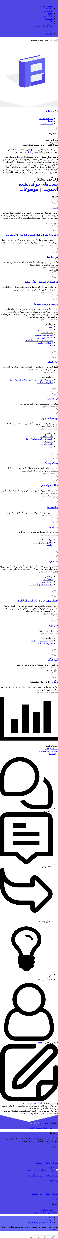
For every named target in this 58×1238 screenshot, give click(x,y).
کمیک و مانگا (51, 463)
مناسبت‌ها (52, 507)
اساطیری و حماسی (43, 335)
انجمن (50, 24)
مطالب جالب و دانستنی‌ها (41, 584)
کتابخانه (49, 8)
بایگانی (54, 681)
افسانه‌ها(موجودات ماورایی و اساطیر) (38, 600)
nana (40, 1042)
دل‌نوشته (48, 441)
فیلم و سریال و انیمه (43, 542)
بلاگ (51, 21)
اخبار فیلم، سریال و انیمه (41, 641)
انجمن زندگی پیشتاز (44, 1212)
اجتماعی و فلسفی (44, 343)
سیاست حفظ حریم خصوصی (40, 1222)
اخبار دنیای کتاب (45, 643)
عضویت (49, 33)
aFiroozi (54, 1229)
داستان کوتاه (46, 436)
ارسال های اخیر (46, 123)
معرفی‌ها (53, 527)
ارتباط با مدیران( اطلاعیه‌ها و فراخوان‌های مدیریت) (31, 234)
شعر (50, 447)
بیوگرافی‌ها (48, 16)
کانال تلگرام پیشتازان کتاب (41, 1128)
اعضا (50, 121)
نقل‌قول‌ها (48, 11)
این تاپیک (31, 152)
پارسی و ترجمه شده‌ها (46, 304)
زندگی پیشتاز (41, 26)
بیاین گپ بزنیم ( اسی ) (33, 1103)
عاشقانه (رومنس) (44, 337)
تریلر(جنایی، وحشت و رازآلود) (39, 340)
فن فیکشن (52, 398)
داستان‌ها (49, 18)
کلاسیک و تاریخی (45, 329)
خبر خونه (53, 625)
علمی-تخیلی (47, 332)
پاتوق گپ (48, 579)
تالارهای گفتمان (46, 118)
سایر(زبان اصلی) (45, 382)
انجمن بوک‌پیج (47, 1210)
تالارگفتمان (52, 111)
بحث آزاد (53, 561)
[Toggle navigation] (57, 1)
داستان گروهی (46, 444)
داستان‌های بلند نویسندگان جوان (38, 439)
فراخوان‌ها (52, 257)
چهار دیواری (47, 582)
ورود (50, 31)
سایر (50, 345)
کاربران (49, 1220)
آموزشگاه (53, 659)
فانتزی (49, 327)
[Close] (57, 1234)
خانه (42, 1123)
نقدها (50, 13)
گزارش (49, 1217)
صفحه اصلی (47, 6)
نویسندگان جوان (49, 418)
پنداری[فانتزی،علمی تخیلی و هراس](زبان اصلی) (31, 379)
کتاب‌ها (49, 545)
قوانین (54, 207)
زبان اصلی (52, 361)
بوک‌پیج (50, 26)
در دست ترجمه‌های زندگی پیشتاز (40, 281)
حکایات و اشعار (50, 485)
